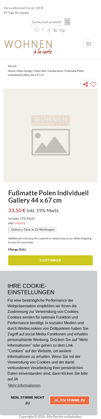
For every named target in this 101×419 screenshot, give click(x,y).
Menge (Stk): (17, 249)
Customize (50, 260)
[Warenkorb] (55, 30)
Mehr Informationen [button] (24, 385)
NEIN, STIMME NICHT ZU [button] (27, 400)
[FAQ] (42, 30)
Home (11, 71)
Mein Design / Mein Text (31, 71)
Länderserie (55, 71)
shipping (19, 223)
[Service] (62, 30)
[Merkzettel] (36, 30)
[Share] (86, 85)
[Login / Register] (49, 30)
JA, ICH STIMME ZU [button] (69, 400)
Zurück (12, 66)
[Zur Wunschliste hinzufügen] (94, 85)
